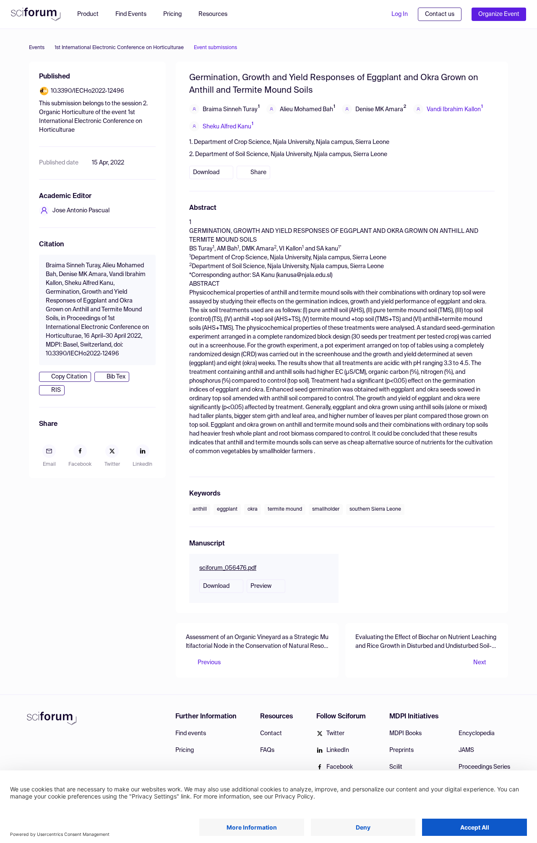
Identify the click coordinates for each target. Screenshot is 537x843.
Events (36, 47)
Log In (399, 14)
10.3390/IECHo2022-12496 (87, 91)
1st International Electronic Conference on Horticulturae (119, 47)
